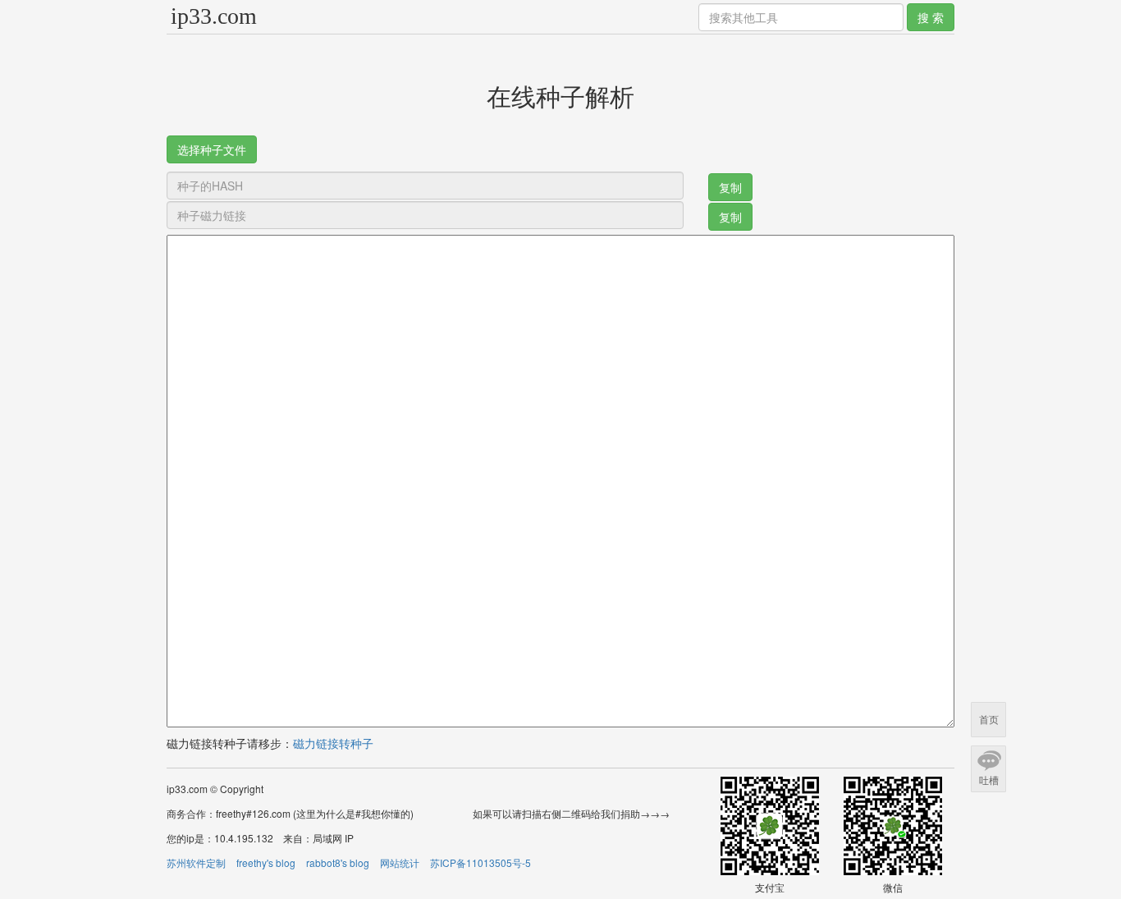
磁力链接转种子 (333, 743)
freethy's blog (265, 862)
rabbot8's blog (337, 862)
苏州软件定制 (196, 862)
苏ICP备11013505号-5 (480, 862)
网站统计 (399, 862)
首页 (989, 720)
